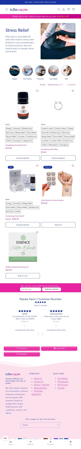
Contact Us (38, 382)
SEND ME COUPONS (51, 289)
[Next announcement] (76, 2)
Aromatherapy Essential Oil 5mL (16, 145)
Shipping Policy (40, 388)
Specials (61, 388)
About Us (38, 378)
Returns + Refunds (41, 385)
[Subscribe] (57, 425)
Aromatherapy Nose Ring (49, 149)
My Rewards (63, 382)
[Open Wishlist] (68, 9)
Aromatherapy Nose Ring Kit (15, 216)
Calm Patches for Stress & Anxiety (52, 200)
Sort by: (43, 85)
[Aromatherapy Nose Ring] (25, 326)
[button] (6, 9)
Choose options (22, 158)
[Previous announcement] (4, 2)
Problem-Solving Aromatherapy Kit (17, 267)
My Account (63, 385)
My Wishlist (63, 378)
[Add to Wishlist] (37, 91)
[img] (40, 302)
